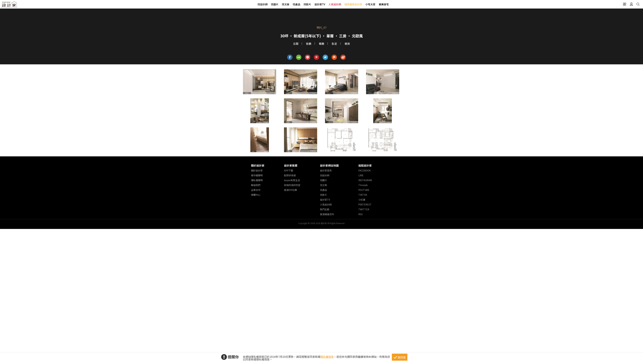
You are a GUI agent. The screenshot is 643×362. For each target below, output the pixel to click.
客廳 (308, 44)
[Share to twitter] (325, 57)
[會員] (631, 4)
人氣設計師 (335, 4)
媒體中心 (255, 194)
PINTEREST (365, 204)
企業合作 (255, 190)
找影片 (307, 4)
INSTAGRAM (365, 180)
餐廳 (321, 44)
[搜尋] (637, 4)
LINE (361, 175)
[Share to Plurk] (334, 57)
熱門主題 (324, 209)
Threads (363, 185)
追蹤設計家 (365, 165)
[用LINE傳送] (299, 57)
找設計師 (263, 4)
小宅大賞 (370, 4)
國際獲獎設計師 (353, 4)
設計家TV (319, 4)
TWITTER (363, 209)
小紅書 (361, 199)
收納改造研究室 (292, 185)
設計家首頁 (326, 170)
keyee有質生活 (292, 180)
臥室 (334, 44)
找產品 (296, 4)
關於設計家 (257, 165)
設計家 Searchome (9, 5)
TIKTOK (362, 194)
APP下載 (288, 170)
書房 (347, 44)
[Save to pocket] (307, 57)
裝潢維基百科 (327, 214)
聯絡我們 (255, 185)
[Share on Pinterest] (316, 57)
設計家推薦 (290, 165)
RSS (360, 214)
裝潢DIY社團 (290, 190)
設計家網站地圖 (329, 165)
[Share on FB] (290, 57)
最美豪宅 (384, 4)
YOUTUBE (363, 190)
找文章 (285, 4)
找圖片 (274, 4)
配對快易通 (290, 175)
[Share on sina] (343, 57)
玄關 (295, 44)
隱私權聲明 (257, 180)
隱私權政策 (327, 357)
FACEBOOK (364, 170)
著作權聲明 (257, 175)
